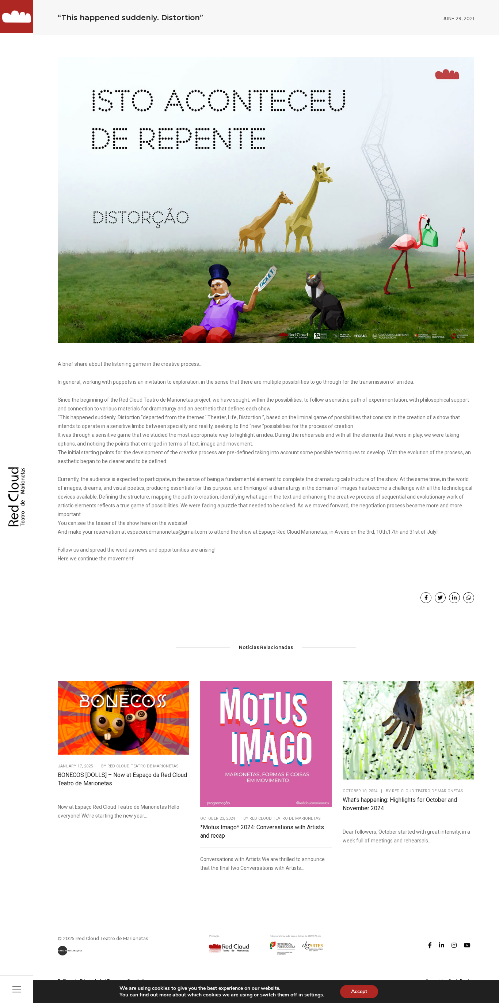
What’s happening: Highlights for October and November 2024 (400, 804)
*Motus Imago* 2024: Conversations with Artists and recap (262, 831)
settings (313, 995)
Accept (359, 991)
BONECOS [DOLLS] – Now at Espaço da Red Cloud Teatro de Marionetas (122, 779)
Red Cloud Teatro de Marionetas (143, 766)
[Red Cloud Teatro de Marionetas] (16, 16)
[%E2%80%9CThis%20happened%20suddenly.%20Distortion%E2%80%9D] (425, 597)
